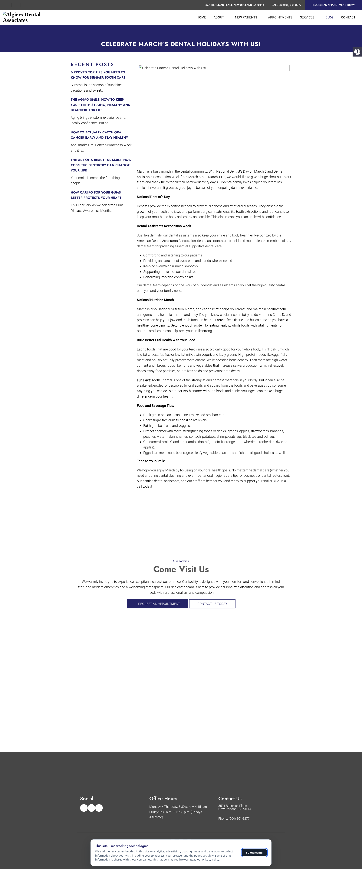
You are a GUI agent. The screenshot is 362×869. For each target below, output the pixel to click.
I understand (254, 852)
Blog (329, 17)
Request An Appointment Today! (333, 4)
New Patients (246, 17)
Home (201, 17)
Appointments (280, 17)
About (219, 17)
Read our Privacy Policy (204, 859)
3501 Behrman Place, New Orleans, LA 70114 (234, 4)
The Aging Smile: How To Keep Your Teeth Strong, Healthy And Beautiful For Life (100, 104)
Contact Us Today (212, 604)
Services (307, 17)
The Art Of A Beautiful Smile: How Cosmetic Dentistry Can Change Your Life (101, 165)
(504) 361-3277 (292, 4)
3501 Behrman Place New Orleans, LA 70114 (234, 807)
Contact (348, 17)
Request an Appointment (158, 604)
